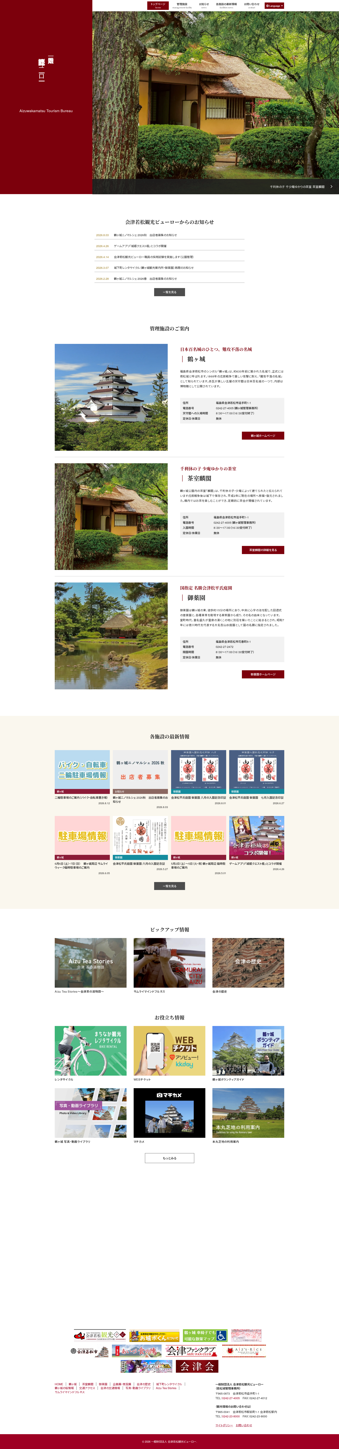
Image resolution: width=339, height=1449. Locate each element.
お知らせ (204, 5)
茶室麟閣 (87, 1384)
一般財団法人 (42, 65)
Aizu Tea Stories (166, 1388)
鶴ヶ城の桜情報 (64, 1388)
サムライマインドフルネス (70, 1392)
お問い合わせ (251, 5)
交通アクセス (87, 1388)
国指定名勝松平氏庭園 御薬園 (305, 186)
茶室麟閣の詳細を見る (263, 550)
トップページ (158, 5)
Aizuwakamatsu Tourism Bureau (46, 110)
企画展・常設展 (122, 1384)
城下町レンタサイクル (169, 1384)
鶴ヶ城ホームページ (263, 436)
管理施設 (182, 5)
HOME (59, 1384)
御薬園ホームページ (263, 674)
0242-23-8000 (231, 1416)
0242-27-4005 (231, 1398)
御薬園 (103, 1384)
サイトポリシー (224, 1425)
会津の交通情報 (110, 1388)
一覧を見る (169, 292)
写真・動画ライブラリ (138, 1388)
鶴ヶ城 (73, 1384)
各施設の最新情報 (226, 5)
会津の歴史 (144, 1384)
